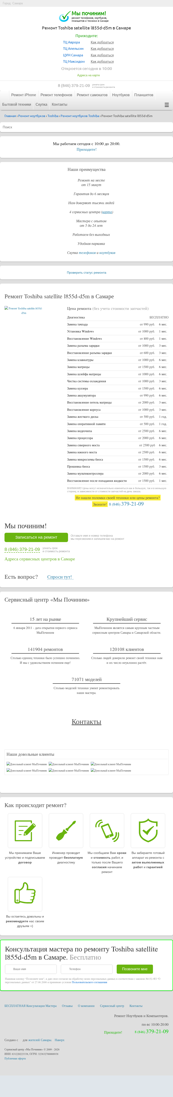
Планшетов (143, 95)
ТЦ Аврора (71, 42)
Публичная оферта (15, 1058)
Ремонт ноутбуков (31, 116)
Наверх (59, 1040)
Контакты (59, 104)
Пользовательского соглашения (89, 982)
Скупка (41, 104)
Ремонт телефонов (56, 95)
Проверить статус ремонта (86, 272)
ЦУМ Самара (73, 55)
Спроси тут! (59, 576)
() (74, 85)
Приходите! (87, 149)
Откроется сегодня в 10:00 (86, 68)
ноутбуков (107, 252)
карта (107, 211)
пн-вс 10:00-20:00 (155, 1024)
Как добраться (102, 42)
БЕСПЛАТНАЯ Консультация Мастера (31, 1006)
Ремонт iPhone (23, 95)
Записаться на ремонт (36, 537)
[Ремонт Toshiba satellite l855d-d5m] (24, 313)
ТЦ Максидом (74, 61)
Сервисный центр (112, 1006)
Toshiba (53, 116)
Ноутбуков (121, 95)
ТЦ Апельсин (73, 48)
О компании (86, 1006)
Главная (4, 95)
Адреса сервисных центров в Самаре (40, 559)
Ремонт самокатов (92, 95)
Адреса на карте (88, 75)
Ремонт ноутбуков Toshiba (80, 116)
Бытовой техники (16, 104)
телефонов (87, 252)
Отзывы (67, 1006)
